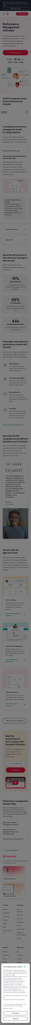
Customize (15, 1013)
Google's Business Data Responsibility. (14, 999)
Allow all (15, 1019)
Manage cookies (7, 1008)
